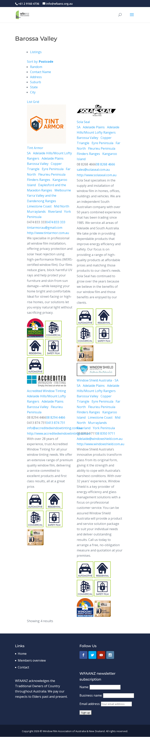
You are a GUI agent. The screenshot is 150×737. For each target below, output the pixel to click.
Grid (36, 102)
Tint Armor (35, 148)
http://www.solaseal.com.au (96, 175)
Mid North (61, 206)
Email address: (90, 704)
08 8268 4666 (105, 164)
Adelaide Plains (52, 158)
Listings (36, 52)
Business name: (91, 695)
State (34, 87)
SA (29, 153)
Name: (84, 687)
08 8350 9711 (105, 433)
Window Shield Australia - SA (97, 380)
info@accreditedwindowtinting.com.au (54, 428)
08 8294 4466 (55, 417)
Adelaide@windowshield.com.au (99, 439)
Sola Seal (83, 122)
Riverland (54, 211)
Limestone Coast (39, 206)
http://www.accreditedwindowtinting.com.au (58, 433)
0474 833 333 (55, 222)
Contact (23, 667)
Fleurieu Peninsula (51, 174)
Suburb (35, 82)
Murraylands (36, 211)
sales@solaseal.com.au (93, 169)
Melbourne (62, 190)
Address (36, 77)
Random (36, 67)
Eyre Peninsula (52, 169)
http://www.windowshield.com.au (100, 444)
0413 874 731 (55, 423)
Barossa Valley (37, 164)
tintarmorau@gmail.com (44, 227)
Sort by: (40, 61)
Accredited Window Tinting (46, 391)
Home (22, 653)
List (29, 102)
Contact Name (40, 72)
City (33, 92)
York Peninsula (103, 428)
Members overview (32, 660)
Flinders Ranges (38, 180)
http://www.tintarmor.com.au (48, 233)
